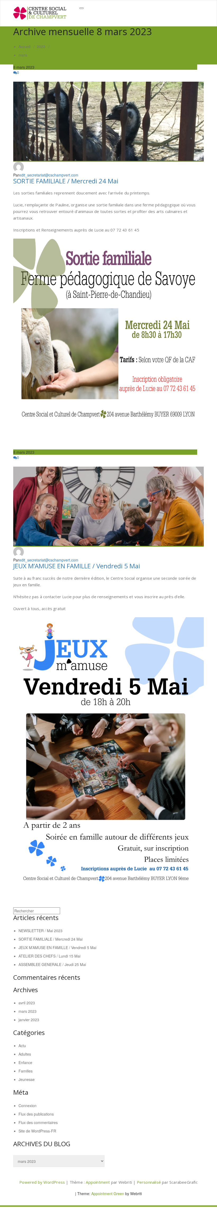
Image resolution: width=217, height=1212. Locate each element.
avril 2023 (27, 1002)
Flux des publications (36, 1114)
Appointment (98, 1182)
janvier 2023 (29, 1019)
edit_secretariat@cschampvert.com (48, 175)
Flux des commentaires (38, 1122)
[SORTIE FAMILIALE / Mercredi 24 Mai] (108, 122)
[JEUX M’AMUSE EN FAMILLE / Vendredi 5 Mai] (108, 507)
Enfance (25, 1062)
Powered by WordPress (42, 1182)
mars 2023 (28, 1011)
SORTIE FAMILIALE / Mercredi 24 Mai (65, 181)
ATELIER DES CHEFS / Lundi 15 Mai (49, 956)
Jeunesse (27, 1079)
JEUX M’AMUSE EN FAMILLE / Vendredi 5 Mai (76, 565)
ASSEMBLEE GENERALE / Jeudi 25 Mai (52, 964)
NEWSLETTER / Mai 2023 (40, 930)
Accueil (24, 46)
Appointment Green (107, 1193)
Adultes (25, 1054)
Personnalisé (149, 1182)
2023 (41, 46)
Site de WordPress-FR (37, 1131)
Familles (26, 1071)
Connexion (28, 1105)
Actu (22, 1045)
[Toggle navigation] (81, 8)
